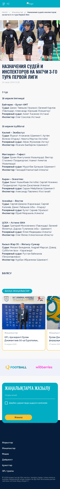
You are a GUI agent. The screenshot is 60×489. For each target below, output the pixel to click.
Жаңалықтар (17, 12)
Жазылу (19, 417)
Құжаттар (7, 465)
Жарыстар (7, 442)
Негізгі (5, 12)
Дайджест (7, 460)
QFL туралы (8, 471)
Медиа (5, 454)
